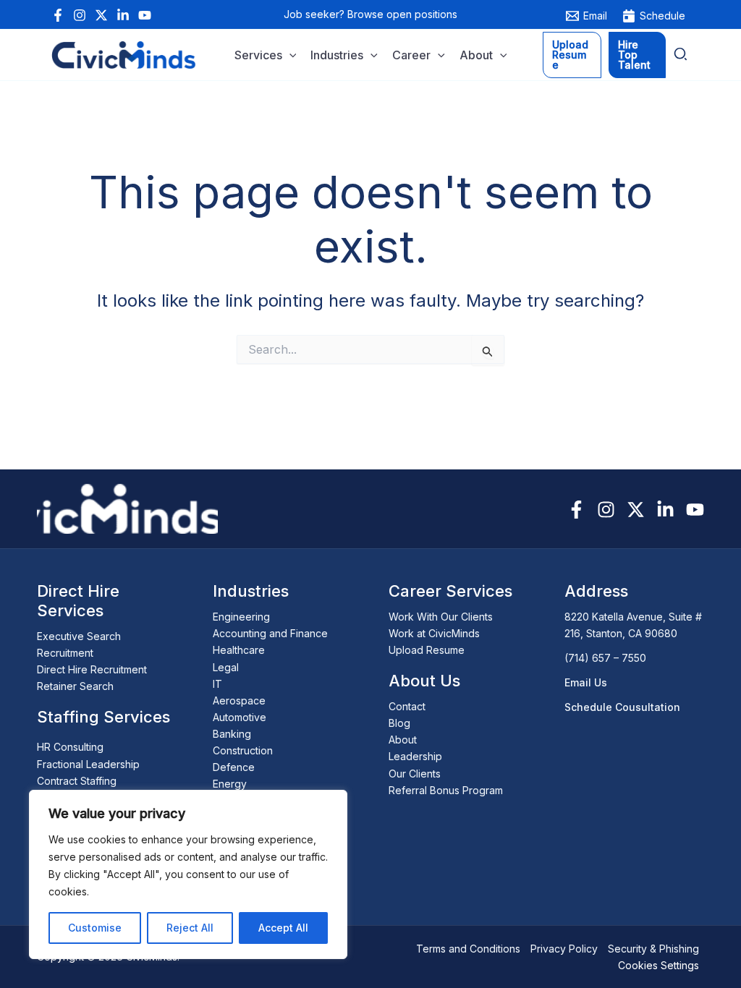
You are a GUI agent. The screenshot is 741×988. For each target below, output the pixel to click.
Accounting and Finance (270, 633)
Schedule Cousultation (622, 707)
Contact (407, 706)
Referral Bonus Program (446, 790)
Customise (95, 927)
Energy (230, 784)
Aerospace (239, 700)
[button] (289, 55)
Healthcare (239, 650)
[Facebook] (57, 15)
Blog (399, 723)
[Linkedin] (123, 15)
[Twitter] (101, 15)
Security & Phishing (653, 948)
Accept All (283, 927)
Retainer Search (75, 686)
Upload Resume (427, 650)
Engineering (241, 616)
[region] (188, 874)
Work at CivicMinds (434, 633)
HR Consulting (70, 747)
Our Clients (415, 773)
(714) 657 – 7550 (605, 658)
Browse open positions (402, 14)
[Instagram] (79, 15)
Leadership (415, 756)
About (403, 739)
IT (217, 684)
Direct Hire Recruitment (92, 669)
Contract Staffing (77, 781)
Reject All (189, 927)
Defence (234, 767)
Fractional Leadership (88, 764)
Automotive (239, 717)
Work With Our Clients (441, 616)
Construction (243, 750)
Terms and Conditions (468, 948)
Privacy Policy (564, 948)
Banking (232, 734)
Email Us (585, 682)
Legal (226, 667)
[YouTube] (144, 15)
